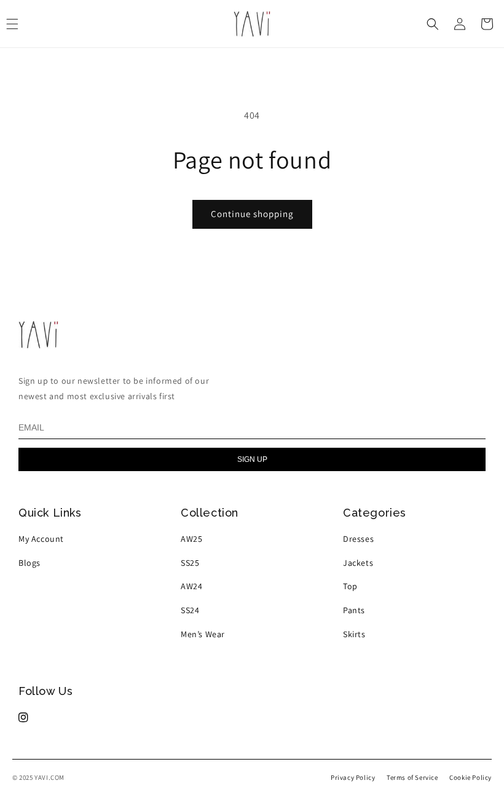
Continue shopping (252, 214)
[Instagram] (23, 718)
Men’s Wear (203, 634)
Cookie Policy (470, 777)
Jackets (358, 562)
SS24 (190, 610)
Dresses (358, 538)
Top (350, 586)
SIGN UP (252, 459)
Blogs (29, 562)
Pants (354, 610)
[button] (432, 24)
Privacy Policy (353, 777)
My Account (41, 538)
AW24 (191, 586)
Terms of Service (412, 777)
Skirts (354, 634)
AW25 (191, 538)
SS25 (190, 562)
